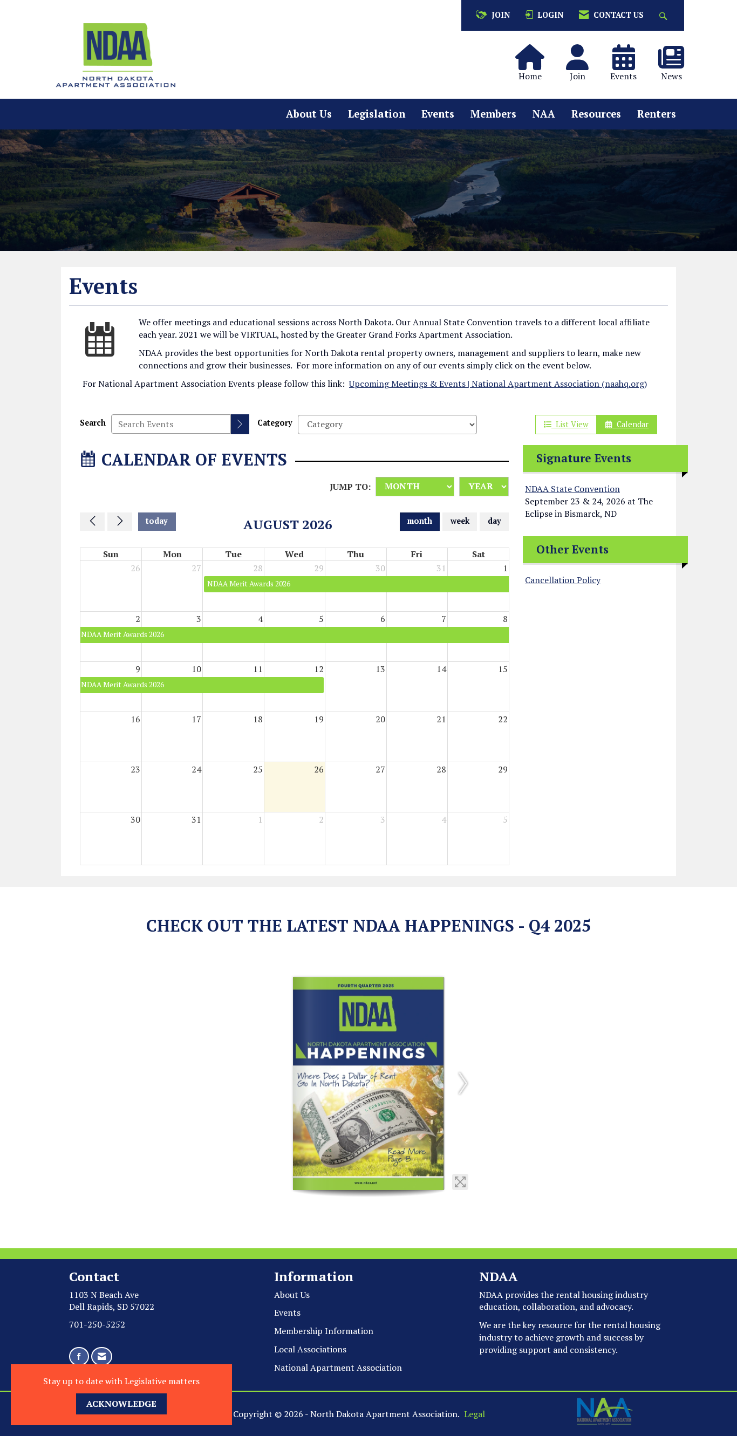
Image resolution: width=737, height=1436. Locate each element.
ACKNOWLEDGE (121, 1404)
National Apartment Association (338, 1367)
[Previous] (92, 521)
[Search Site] (664, 15)
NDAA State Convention (572, 489)
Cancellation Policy (562, 580)
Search (93, 423)
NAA (544, 113)
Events (437, 113)
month (419, 521)
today (157, 521)
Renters (656, 113)
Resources (596, 113)
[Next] (119, 521)
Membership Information (323, 1331)
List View (569, 424)
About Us (309, 113)
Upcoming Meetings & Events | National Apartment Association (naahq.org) (498, 383)
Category (274, 423)
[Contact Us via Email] (101, 1356)
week (460, 521)
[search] (240, 424)
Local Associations (310, 1349)
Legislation (376, 113)
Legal (474, 1414)
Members (493, 113)
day (494, 521)
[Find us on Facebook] (79, 1356)
